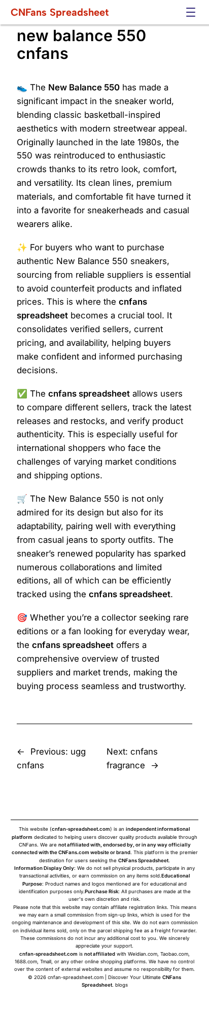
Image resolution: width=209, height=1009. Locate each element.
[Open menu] (190, 12)
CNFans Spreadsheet (60, 12)
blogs (121, 985)
